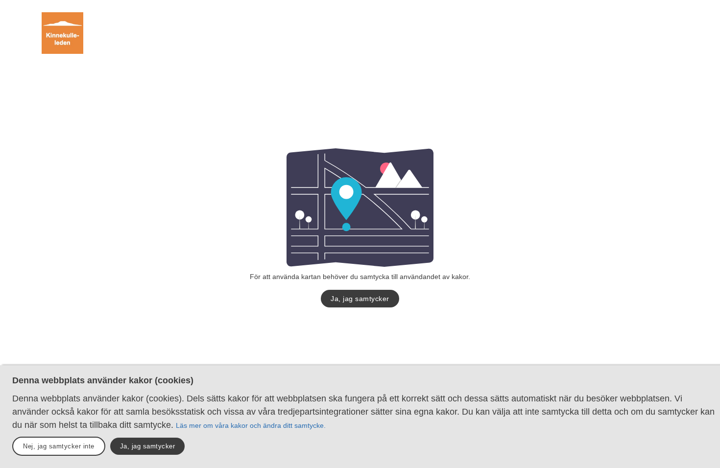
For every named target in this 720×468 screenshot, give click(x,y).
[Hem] (62, 33)
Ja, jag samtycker (360, 299)
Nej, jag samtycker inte (59, 446)
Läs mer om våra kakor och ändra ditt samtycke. (251, 425)
